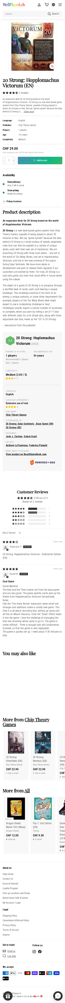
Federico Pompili (38, 445)
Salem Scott (30, 436)
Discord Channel (10, 883)
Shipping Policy (10, 915)
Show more (29, 111)
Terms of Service (11, 930)
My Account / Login (12, 902)
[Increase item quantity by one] (13, 160)
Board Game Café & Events (15, 897)
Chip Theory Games (27, 125)
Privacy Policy (9, 925)
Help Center (8, 874)
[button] (11, 92)
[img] (10, 542)
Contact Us (8, 878)
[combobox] (32, 14)
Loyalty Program (10, 888)
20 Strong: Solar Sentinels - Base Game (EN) (29, 423)
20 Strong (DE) (13, 427)
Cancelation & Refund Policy (16, 920)
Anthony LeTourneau (17, 445)
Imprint (6, 934)
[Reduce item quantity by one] (4, 160)
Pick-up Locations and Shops (16, 893)
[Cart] (46, 4)
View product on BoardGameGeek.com (26, 454)
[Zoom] (52, 66)
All (27, 790)
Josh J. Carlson (14, 436)
